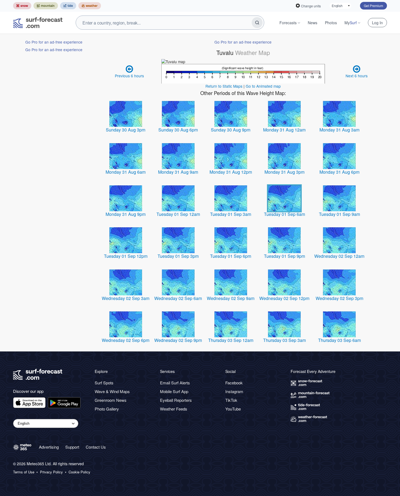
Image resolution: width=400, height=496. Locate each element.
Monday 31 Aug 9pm (126, 214)
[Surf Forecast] (38, 22)
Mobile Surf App (174, 391)
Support (72, 447)
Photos (331, 22)
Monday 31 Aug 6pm (339, 172)
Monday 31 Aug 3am (339, 130)
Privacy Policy (51, 472)
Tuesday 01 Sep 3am (230, 214)
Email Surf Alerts (175, 382)
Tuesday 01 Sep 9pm (284, 256)
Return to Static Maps (223, 86)
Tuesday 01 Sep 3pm (178, 256)
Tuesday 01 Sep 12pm (125, 256)
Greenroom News (111, 400)
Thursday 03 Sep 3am (284, 340)
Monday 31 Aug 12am (284, 130)
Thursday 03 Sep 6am (339, 340)
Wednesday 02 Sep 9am (230, 298)
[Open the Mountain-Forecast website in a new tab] (45, 5)
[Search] (257, 22)
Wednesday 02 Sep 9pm (178, 340)
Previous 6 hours (129, 75)
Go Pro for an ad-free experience (53, 42)
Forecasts (288, 22)
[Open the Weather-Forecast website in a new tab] (89, 5)
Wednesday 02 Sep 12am (339, 256)
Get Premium (373, 5)
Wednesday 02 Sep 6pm (125, 340)
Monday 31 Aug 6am (126, 172)
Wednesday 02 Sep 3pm (339, 298)
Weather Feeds (173, 409)
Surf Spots (104, 382)
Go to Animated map (263, 86)
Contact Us (96, 447)
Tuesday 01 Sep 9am (339, 214)
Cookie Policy (79, 472)
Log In (377, 22)
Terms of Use (23, 472)
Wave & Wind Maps (112, 391)
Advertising (49, 447)
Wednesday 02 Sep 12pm (284, 298)
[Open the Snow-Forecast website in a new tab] (22, 5)
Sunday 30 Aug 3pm (125, 130)
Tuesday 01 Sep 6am (284, 214)
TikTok (231, 400)
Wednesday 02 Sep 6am (178, 298)
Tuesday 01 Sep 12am (178, 214)
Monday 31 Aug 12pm (231, 172)
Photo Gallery (107, 409)
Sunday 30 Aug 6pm (178, 130)
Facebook (234, 382)
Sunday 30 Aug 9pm (230, 130)
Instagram (234, 391)
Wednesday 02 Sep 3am (125, 298)
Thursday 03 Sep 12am (230, 340)
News (312, 22)
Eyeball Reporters (176, 400)
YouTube (233, 409)
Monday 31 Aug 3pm (284, 172)
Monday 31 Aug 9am (178, 172)
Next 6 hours (357, 75)
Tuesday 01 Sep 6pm (230, 256)
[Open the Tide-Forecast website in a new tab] (68, 5)
